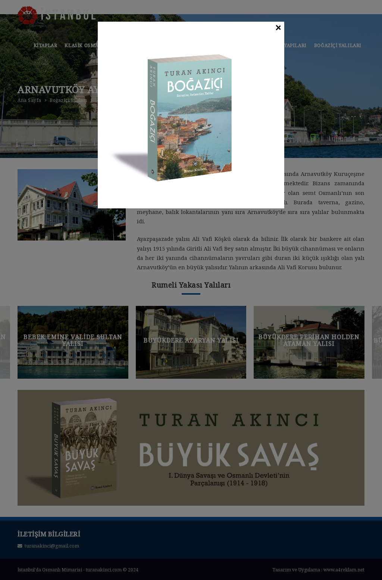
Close (278, 28)
